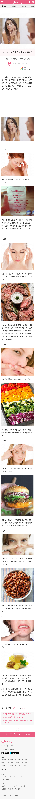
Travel (15, 776)
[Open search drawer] (33, 2)
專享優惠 (24, 765)
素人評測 (24, 762)
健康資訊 (3, 762)
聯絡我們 (17, 789)
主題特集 (10, 765)
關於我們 (3, 786)
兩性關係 (10, 762)
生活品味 (23, 6)
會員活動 (17, 765)
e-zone (8, 779)
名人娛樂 (24, 760)
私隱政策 (10, 789)
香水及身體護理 (25, 59)
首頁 (6, 59)
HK (10, 776)
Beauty (26, 776)
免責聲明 (23, 786)
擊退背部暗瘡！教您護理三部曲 (14, 717)
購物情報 (17, 762)
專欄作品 (3, 765)
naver (23, 708)
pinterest (16, 708)
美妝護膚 (4, 6)
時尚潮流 (13, 6)
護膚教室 (29, 734)
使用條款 (3, 789)
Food (20, 776)
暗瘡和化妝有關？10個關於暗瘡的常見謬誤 (18, 714)
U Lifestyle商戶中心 (13, 786)
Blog (2, 779)
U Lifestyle (4, 776)
